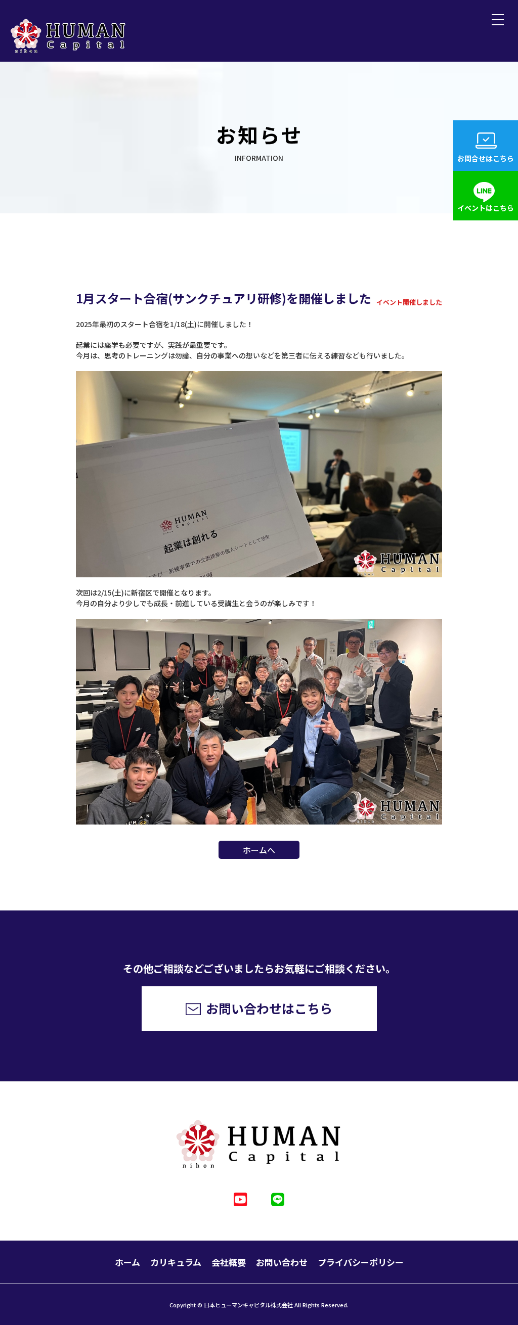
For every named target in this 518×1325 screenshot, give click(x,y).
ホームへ (259, 850)
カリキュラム (175, 1262)
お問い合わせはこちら (269, 1008)
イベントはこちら (485, 208)
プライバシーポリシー (361, 1262)
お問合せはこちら (485, 158)
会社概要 (228, 1262)
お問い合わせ (282, 1262)
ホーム (127, 1262)
